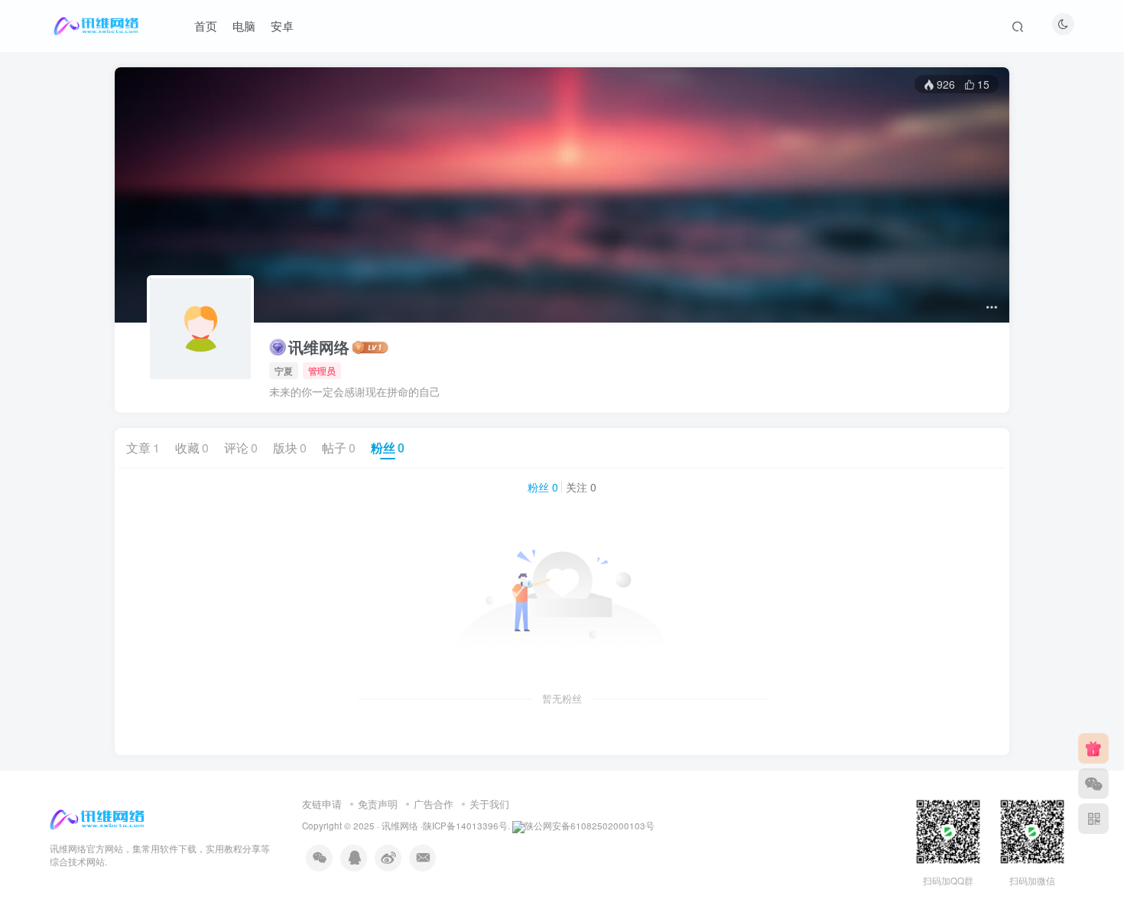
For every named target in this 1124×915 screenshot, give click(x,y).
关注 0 (581, 487)
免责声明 (378, 804)
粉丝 (387, 447)
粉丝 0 (543, 487)
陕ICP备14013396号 (465, 825)
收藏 (192, 447)
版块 (290, 447)
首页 (205, 26)
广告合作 (433, 804)
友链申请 (322, 804)
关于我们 (489, 804)
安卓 (282, 26)
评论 (241, 447)
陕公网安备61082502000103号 (590, 825)
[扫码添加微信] (1093, 783)
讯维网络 (318, 347)
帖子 (339, 447)
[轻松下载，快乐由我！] (98, 818)
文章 (143, 447)
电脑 (243, 26)
